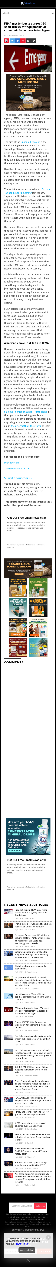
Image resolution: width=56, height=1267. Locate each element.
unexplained (30, 494)
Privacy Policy (22, 1244)
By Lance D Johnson (32, 989)
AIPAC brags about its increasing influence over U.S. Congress (30, 1124)
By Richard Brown (31, 961)
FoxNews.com (11, 462)
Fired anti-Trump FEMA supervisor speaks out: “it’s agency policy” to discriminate (31, 913)
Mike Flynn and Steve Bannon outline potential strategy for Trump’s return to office (32, 1137)
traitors (8, 494)
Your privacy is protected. (16, 545)
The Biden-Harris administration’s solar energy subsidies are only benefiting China (33, 1039)
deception (22, 487)
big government (30, 484)
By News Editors (31, 972)
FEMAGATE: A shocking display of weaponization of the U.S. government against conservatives (33, 1100)
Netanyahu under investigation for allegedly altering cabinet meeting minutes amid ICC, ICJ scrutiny (31, 955)
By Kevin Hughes (31, 1129)
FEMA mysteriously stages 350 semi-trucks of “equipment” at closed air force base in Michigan (32, 1011)
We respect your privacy (39, 1222)
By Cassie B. (29, 1017)
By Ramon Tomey (31, 1031)
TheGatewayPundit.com (17, 468)
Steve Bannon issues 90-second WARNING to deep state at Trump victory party (31, 1151)
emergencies (37, 487)
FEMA (48, 487)
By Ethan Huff (29, 918)
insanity (8, 491)
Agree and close (27, 1250)
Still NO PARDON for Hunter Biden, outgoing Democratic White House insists (31, 1070)
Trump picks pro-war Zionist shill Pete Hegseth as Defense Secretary (33, 925)
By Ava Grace (30, 947)
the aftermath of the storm (26, 426)
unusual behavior (30, 142)
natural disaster (34, 491)
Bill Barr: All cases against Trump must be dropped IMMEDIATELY (31, 1164)
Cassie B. (21, 35)
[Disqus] (28, 703)
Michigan (19, 491)
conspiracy (10, 487)
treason (18, 494)
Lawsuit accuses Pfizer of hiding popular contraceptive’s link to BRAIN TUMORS (33, 997)
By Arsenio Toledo (31, 1168)
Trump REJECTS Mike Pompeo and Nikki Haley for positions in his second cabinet (33, 1025)
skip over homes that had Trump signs (25, 411)
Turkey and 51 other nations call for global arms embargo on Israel (32, 1113)
